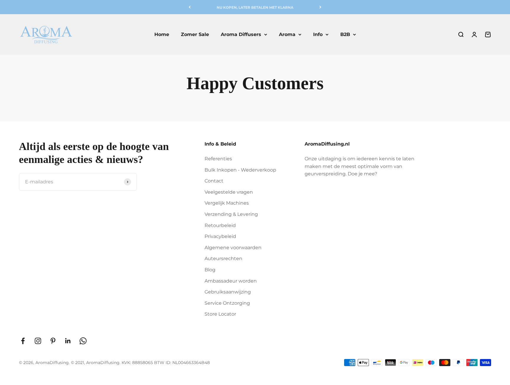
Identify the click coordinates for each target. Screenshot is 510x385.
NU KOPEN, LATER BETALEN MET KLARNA (255, 7)
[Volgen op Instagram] (38, 341)
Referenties (218, 158)
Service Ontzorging (227, 303)
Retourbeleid (220, 225)
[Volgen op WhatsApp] (83, 341)
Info (318, 34)
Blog (210, 270)
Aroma (287, 34)
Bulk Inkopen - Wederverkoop (240, 170)
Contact (214, 181)
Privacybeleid (220, 236)
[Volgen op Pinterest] (53, 341)
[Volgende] (320, 7)
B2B (345, 34)
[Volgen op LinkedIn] (68, 341)
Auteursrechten (223, 258)
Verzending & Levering (231, 214)
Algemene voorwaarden (233, 247)
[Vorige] (190, 7)
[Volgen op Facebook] (23, 341)
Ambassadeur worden (231, 281)
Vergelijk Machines (227, 203)
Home (161, 34)
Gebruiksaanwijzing (228, 292)
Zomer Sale (195, 34)
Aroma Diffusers (241, 34)
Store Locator (220, 314)
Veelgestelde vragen (229, 192)
